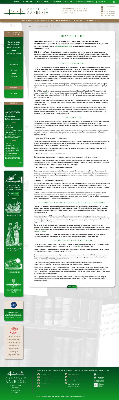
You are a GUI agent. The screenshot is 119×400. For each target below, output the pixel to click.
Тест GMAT (14, 93)
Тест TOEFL (13, 76)
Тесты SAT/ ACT (13, 82)
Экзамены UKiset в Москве (13, 59)
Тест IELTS (14, 70)
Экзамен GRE (13, 87)
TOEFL (46, 93)
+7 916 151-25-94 (109, 11)
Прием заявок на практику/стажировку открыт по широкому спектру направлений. (14, 346)
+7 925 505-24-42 (109, 9)
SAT (68, 67)
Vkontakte (43, 386)
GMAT (79, 246)
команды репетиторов (63, 46)
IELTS (43, 231)
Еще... (20, 162)
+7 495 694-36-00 (109, 7)
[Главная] (30, 26)
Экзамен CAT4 (14, 64)
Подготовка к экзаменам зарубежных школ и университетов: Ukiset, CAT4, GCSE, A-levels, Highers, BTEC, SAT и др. (13, 44)
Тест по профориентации (14, 53)
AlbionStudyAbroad (73, 374)
